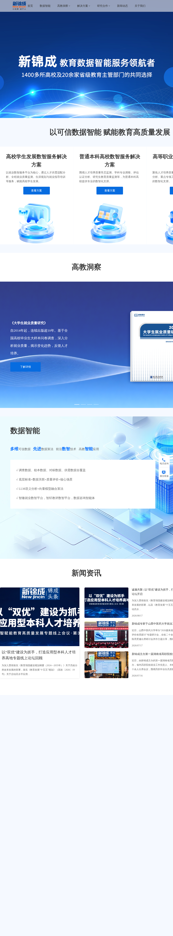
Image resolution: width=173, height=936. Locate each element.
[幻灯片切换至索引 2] (86, 114)
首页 (30, 5)
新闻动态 (122, 5)
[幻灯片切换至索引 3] (92, 114)
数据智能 (45, 5)
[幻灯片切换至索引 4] (96, 404)
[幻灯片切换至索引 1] (80, 114)
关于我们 (140, 5)
